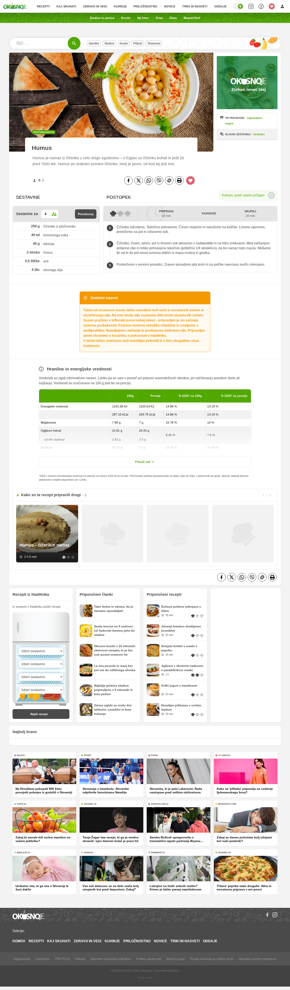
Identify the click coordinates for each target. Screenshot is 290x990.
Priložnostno (145, 6)
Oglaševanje (22, 958)
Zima (159, 18)
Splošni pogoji (175, 958)
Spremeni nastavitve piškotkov (110, 958)
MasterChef (192, 18)
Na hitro (143, 18)
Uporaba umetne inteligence (257, 958)
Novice (169, 6)
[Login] (282, 6)
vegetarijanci (254, 118)
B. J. (41, 180)
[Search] (250, 6)
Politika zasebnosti (148, 958)
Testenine (154, 43)
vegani (229, 123)
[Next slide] (270, 494)
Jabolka (94, 43)
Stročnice (259, 134)
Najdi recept (39, 714)
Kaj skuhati (66, 6)
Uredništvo (42, 958)
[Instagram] (274, 914)
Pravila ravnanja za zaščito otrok (211, 958)
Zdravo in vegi (95, 6)
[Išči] (74, 43)
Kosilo (126, 18)
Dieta (173, 18)
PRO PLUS (62, 958)
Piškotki (80, 958)
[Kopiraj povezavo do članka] (169, 180)
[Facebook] (128, 180)
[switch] (238, 6)
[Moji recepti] (272, 6)
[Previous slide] (263, 494)
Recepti (43, 6)
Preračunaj (85, 214)
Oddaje (220, 6)
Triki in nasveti (194, 6)
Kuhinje (120, 6)
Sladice (109, 43)
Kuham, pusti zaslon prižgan (243, 195)
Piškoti (137, 43)
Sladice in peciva (102, 18)
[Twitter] (138, 180)
